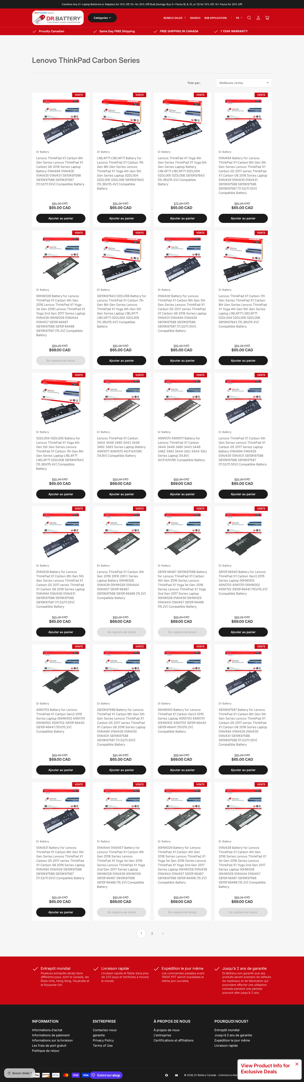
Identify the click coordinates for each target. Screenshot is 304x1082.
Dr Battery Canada (205, 1075)
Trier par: (193, 83)
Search (195, 17)
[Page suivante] (162, 933)
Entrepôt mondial (226, 1030)
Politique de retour (46, 1051)
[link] (270, 1069)
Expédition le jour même (232, 1040)
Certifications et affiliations (174, 1040)
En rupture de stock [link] (61, 360)
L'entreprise (162, 1035)
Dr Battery (42, 151)
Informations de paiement (51, 1035)
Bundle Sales (173, 17)
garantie (99, 1035)
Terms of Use (103, 1045)
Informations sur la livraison (52, 1040)
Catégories (101, 17)
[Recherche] (249, 17)
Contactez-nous (105, 1030)
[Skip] (297, 1064)
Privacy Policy (103, 1040)
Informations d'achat (47, 1030)
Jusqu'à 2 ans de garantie (233, 1035)
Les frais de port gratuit (49, 1045)
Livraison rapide (226, 1045)
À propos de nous (167, 1030)
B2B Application (216, 17)
